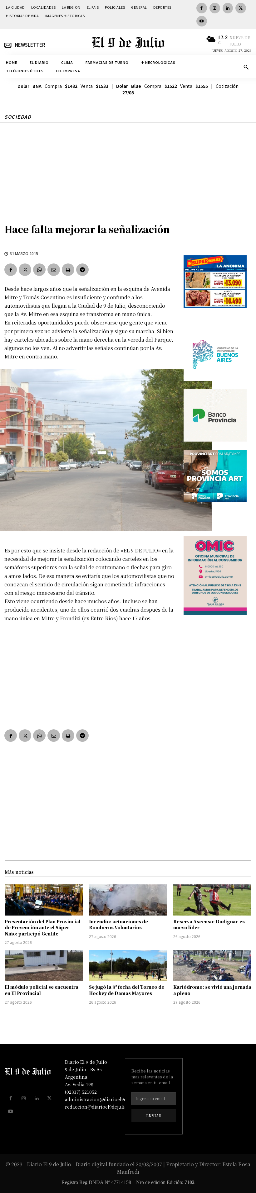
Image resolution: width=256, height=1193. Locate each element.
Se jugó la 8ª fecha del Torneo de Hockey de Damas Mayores (126, 990)
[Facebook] (201, 8)
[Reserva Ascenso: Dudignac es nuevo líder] (212, 900)
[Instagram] (214, 8)
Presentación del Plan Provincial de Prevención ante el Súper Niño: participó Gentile (43, 927)
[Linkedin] (228, 8)
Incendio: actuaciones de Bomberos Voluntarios (118, 924)
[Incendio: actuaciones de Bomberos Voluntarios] (128, 900)
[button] (246, 67)
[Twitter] (240, 8)
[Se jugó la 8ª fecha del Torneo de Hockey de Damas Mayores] (128, 965)
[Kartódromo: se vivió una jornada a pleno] (212, 965)
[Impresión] (68, 269)
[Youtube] (201, 21)
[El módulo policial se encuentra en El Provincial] (44, 965)
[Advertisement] (128, 169)
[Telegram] (82, 269)
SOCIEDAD (17, 116)
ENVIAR (153, 1115)
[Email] (53, 269)
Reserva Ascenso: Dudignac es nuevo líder (209, 924)
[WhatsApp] (39, 269)
